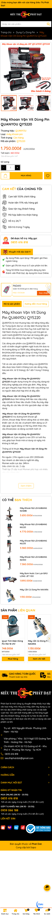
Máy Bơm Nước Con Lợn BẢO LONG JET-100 (34, 575)
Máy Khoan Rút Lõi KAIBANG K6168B (33, 509)
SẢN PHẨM (18, 610)
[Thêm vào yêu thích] (47, 175)
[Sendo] (23, 827)
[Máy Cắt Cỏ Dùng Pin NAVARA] (9, 595)
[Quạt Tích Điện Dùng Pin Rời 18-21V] (13, 626)
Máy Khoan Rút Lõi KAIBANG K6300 (33, 558)
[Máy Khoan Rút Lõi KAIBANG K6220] (9, 530)
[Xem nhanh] (21, 628)
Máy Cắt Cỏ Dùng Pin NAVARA (34, 589)
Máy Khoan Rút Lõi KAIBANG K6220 (33, 526)
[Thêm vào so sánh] (21, 622)
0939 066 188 (9, 810)
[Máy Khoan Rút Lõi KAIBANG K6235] (9, 546)
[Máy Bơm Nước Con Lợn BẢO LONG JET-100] (9, 579)
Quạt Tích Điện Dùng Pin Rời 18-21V (12, 642)
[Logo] (26, 15)
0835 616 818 (19, 242)
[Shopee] (3, 827)
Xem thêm (26, 485)
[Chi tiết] (47, 286)
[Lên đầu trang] (46, 898)
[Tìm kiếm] (48, 24)
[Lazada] (9, 827)
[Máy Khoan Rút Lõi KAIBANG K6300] (9, 562)
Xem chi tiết (39, 659)
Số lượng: (5, 162)
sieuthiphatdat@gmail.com (19, 758)
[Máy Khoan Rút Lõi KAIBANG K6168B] (9, 513)
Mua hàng (13, 659)
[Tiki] (16, 827)
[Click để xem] (26, 68)
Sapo (33, 847)
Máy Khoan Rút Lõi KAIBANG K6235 (33, 542)
